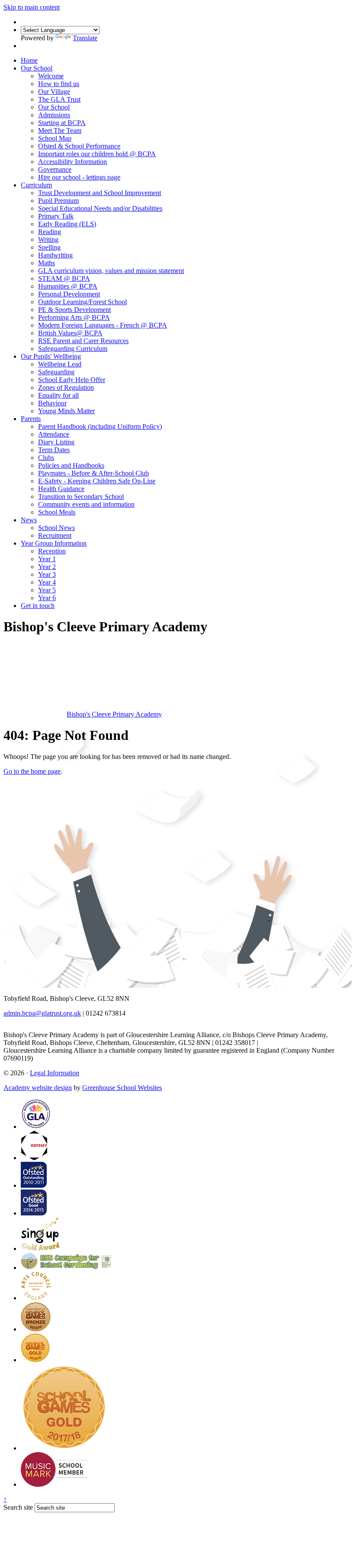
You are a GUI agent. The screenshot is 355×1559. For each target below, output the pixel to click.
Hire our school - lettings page (79, 177)
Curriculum (36, 185)
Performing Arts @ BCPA (74, 317)
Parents (31, 418)
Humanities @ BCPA (67, 286)
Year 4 (47, 582)
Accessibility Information (72, 161)
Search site (18, 1507)
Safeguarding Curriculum (72, 348)
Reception (52, 551)
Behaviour (52, 403)
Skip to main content (31, 7)
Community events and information (86, 504)
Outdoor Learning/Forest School (82, 301)
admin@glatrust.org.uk (291, 1042)
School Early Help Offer (71, 379)
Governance (54, 169)
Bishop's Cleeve (114, 714)
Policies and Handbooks (71, 465)
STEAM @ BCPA (64, 278)
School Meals (56, 512)
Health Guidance (61, 488)
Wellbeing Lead (59, 364)
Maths (46, 263)
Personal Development (69, 294)
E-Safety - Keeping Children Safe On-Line (96, 481)
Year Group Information (54, 543)
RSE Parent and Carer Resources (83, 340)
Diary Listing (56, 442)
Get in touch (38, 605)
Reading (49, 231)
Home (29, 60)
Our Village (54, 91)
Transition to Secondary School (81, 496)
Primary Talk (56, 216)
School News (56, 527)
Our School (36, 68)
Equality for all (58, 395)
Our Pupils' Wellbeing (51, 356)
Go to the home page (32, 771)
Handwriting (55, 255)
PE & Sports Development (74, 309)
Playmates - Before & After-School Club (93, 473)
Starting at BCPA (62, 122)
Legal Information (54, 1073)
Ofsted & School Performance (79, 146)
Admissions (54, 115)
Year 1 (47, 559)
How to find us (58, 83)
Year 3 (47, 574)
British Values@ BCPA (70, 333)
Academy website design (37, 1087)
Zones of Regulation (66, 387)
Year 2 (47, 566)
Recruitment (54, 535)
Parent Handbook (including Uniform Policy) (100, 426)
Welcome (51, 76)
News (29, 520)
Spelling (49, 247)
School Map (54, 138)
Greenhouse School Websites (122, 1087)
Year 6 (47, 597)
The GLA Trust (59, 99)
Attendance (53, 434)
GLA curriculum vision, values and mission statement (111, 270)
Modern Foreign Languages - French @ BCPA (102, 325)
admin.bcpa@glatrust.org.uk (42, 1013)
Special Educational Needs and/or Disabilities (100, 208)
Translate (85, 38)
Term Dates (54, 449)
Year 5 (47, 590)
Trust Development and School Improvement (99, 192)
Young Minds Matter (66, 411)
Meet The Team (59, 130)
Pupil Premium (58, 200)
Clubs (46, 457)
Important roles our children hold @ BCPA (97, 154)
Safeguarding (56, 372)
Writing (48, 239)
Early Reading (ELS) (67, 224)
